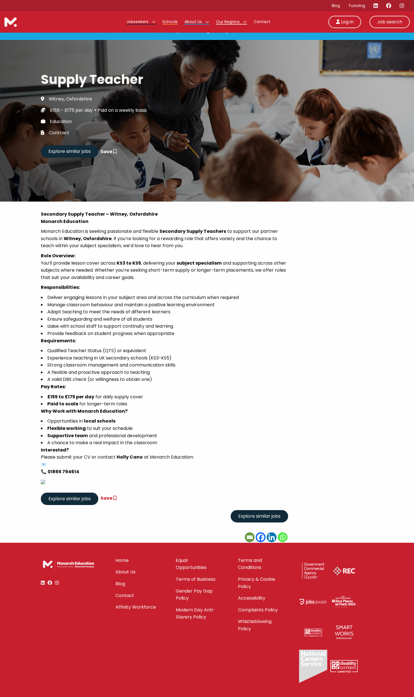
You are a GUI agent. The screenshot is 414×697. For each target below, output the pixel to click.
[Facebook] (261, 537)
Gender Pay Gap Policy (194, 595)
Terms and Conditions (250, 564)
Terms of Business (195, 579)
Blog (336, 5)
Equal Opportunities (191, 564)
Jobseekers (138, 21)
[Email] (250, 537)
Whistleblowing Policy (254, 625)
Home (122, 560)
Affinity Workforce (135, 607)
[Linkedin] (272, 537)
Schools (170, 21)
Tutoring (356, 5)
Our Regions (228, 21)
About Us (193, 21)
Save (107, 151)
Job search (389, 22)
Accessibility (251, 598)
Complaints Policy (258, 610)
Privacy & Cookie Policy (256, 583)
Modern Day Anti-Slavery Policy (195, 613)
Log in (346, 22)
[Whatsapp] (283, 537)
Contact (262, 21)
